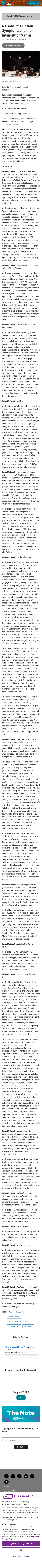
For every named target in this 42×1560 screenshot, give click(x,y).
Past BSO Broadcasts (19, 16)
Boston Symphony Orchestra (19, 1321)
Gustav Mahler (14, 1326)
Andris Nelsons (14, 1317)
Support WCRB (21, 1392)
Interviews (28, 1326)
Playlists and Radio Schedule (21, 1370)
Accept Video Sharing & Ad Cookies (21, 1544)
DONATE (21, 1397)
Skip (21, 1550)
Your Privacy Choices (21, 1556)
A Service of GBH (10, 1491)
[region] (21, 1526)
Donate (35, 3)
